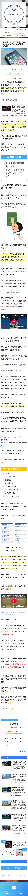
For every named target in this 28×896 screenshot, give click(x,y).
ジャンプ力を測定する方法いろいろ (15, 164)
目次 (12, 157)
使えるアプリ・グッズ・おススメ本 (10, 719)
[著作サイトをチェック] (7, 741)
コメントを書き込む (14, 868)
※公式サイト (5, 442)
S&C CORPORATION (14, 356)
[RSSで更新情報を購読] (20, 745)
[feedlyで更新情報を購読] (7, 745)
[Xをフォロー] (20, 741)
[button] (18, 72)
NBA (2, 332)
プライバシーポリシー (20, 891)
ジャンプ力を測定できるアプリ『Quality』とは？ (15, 173)
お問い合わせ (7, 891)
